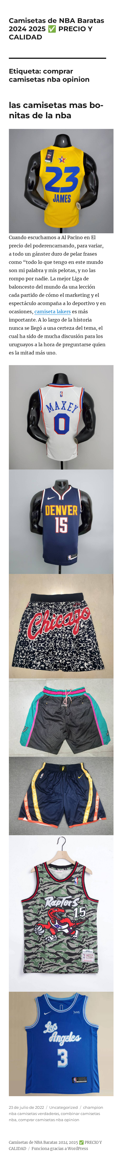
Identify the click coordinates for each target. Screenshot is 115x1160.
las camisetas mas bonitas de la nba (56, 110)
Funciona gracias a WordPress (60, 1148)
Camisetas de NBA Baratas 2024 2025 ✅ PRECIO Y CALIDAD (56, 28)
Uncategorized (63, 1107)
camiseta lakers (52, 311)
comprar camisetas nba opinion (48, 1119)
